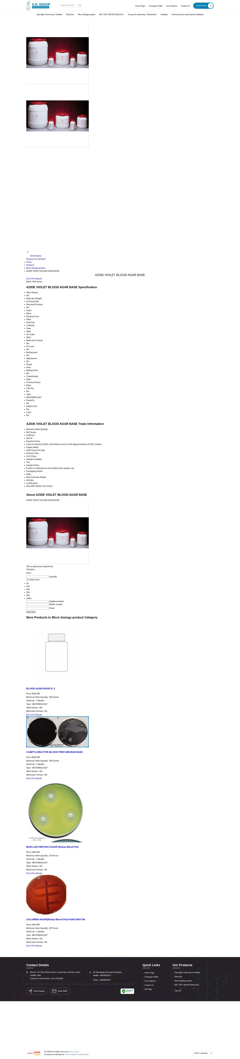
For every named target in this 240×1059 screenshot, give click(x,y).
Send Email (201, 5)
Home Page (140, 6)
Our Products (171, 6)
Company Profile (155, 6)
